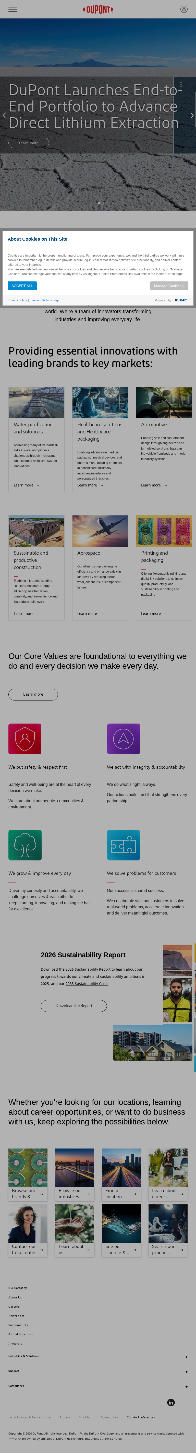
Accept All (22, 286)
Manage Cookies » (169, 286)
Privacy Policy (17, 300)
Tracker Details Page (45, 300)
